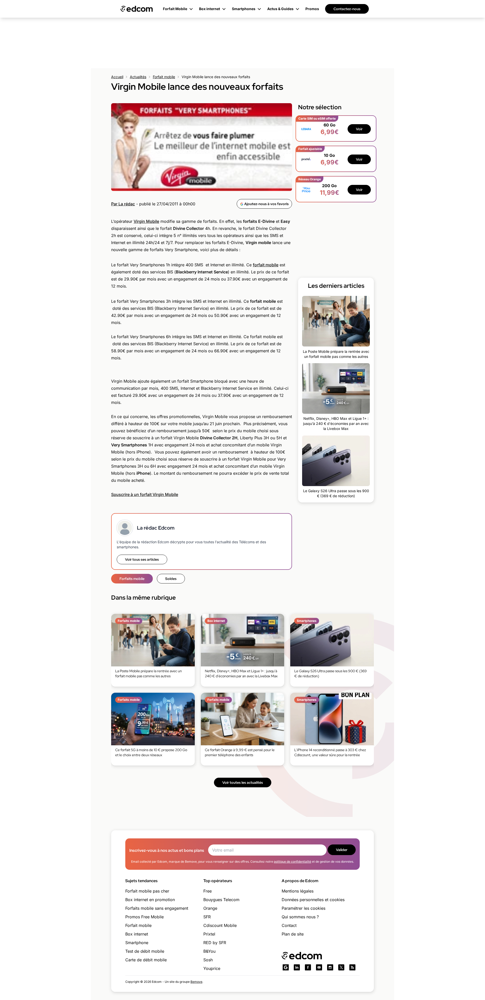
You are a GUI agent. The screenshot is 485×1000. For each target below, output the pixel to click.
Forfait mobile (164, 77)
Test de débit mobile (144, 951)
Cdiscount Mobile (220, 925)
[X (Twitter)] (341, 967)
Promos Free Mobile (144, 916)
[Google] (286, 967)
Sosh (208, 959)
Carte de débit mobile (146, 959)
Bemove (196, 982)
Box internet (136, 934)
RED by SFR (214, 942)
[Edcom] (136, 9)
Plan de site (293, 934)
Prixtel (209, 934)
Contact (289, 925)
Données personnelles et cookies (313, 899)
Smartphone (136, 942)
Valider (341, 849)
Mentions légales (297, 891)
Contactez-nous (346, 9)
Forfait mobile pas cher (147, 891)
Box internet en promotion (150, 899)
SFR (207, 916)
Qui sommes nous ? (300, 916)
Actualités (138, 77)
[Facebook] (308, 967)
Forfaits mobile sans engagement (156, 908)
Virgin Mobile (146, 221)
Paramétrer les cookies (303, 908)
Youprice (211, 968)
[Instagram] (330, 967)
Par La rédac (123, 203)
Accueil (117, 77)
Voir (359, 129)
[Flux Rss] (352, 967)
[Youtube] (319, 967)
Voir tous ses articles (142, 559)
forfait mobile (265, 264)
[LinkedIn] (297, 967)
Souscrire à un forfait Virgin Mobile (144, 494)
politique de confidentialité (292, 861)
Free (207, 891)
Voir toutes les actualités (242, 782)
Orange (210, 908)
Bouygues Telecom (221, 899)
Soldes (171, 578)
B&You (209, 951)
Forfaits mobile (131, 578)
